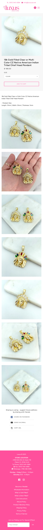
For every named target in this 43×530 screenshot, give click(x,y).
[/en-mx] (13, 8)
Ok (33, 524)
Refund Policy (21, 502)
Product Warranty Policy (21, 505)
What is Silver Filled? (21, 496)
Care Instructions (21, 499)
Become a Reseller (21, 486)
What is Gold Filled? (21, 493)
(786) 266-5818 (26, 469)
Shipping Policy (21, 508)
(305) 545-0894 (14, 2)
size (5, 72)
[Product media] (21, 129)
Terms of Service (21, 514)
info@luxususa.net (30, 2)
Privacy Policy (21, 511)
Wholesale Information (21, 490)
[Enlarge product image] (21, 36)
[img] (19, 479)
